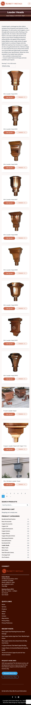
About (3, 613)
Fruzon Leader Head (9, 411)
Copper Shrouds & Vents (8, 536)
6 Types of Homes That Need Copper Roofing (14, 645)
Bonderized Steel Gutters (9, 519)
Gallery (4, 611)
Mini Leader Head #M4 (10, 94)
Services (4, 606)
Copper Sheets (6, 533)
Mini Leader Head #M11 (10, 340)
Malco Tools (5, 547)
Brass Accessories (6, 521)
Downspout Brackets (7, 538)
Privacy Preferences (7, 623)
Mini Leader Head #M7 (10, 199)
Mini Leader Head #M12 (10, 375)
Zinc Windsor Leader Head (11, 481)
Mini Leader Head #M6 (10, 164)
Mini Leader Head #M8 (10, 234)
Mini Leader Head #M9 (10, 270)
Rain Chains (5, 550)
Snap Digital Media (23, 702)
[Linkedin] (18, 697)
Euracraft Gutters (6, 540)
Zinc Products (5, 557)
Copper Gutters (6, 531)
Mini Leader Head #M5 (10, 129)
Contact (4, 616)
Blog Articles (5, 618)
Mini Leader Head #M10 (10, 305)
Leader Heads (5, 545)
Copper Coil (5, 526)
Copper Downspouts (7, 528)
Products (4, 609)
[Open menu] (29, 3)
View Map (4, 586)
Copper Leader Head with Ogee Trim (15, 446)
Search (28, 505)
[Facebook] (12, 697)
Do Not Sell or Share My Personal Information (14, 691)
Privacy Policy (5, 620)
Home (3, 604)
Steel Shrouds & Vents (8, 552)
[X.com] (15, 697)
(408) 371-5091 (10, 582)
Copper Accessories (7, 524)
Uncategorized (6, 555)
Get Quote (9, 97)
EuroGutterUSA (6, 543)
